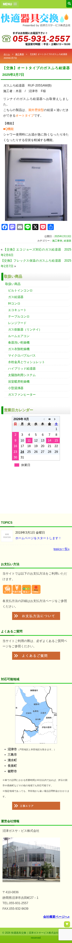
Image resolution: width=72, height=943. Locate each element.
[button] (10, 4)
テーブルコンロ (19, 316)
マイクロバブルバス (22, 355)
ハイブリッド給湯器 (22, 368)
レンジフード (17, 323)
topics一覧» (62, 549)
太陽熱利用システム (22, 375)
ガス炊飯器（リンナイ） (25, 329)
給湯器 (67, 240)
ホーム (7, 54)
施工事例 (19, 54)
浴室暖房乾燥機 (19, 381)
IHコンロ (14, 303)
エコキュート (17, 310)
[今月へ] (49, 419)
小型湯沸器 (15, 388)
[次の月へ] (56, 419)
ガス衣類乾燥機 (19, 349)
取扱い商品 (13, 284)
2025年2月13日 (62, 236)
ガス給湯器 (15, 297)
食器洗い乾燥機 (19, 342)
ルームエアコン (19, 336)
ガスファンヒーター (22, 394)
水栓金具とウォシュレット (26, 362)
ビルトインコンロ (20, 290)
